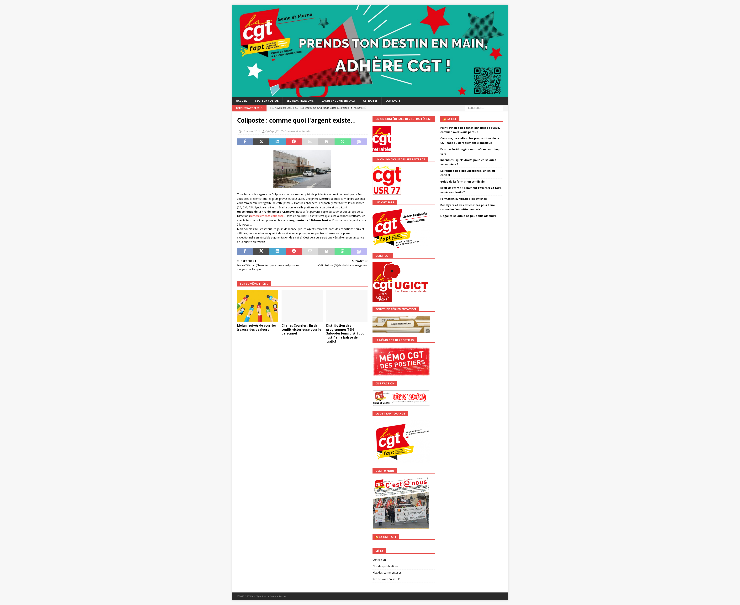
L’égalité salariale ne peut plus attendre (468, 216)
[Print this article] (326, 141)
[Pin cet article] (294, 141)
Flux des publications (385, 566)
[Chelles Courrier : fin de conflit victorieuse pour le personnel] (302, 305)
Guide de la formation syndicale (462, 181)
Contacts (392, 100)
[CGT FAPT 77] (370, 94)
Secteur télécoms (300, 100)
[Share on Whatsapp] (343, 141)
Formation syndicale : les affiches (463, 199)
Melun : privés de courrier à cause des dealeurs (256, 327)
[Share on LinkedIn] (277, 141)
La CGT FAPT (387, 537)
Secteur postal (267, 100)
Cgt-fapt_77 (271, 131)
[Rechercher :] (484, 108)
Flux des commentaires (387, 572)
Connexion (379, 559)
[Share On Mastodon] (359, 141)
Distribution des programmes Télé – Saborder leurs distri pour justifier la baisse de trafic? (346, 333)
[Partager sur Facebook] (245, 141)
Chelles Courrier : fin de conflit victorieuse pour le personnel (301, 329)
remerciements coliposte (266, 216)
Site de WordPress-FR (386, 579)
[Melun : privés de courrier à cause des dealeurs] (257, 305)
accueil (241, 100)
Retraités (370, 100)
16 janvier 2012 (251, 131)
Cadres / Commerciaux (338, 100)
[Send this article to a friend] (310, 141)
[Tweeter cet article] (261, 141)
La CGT (452, 119)
